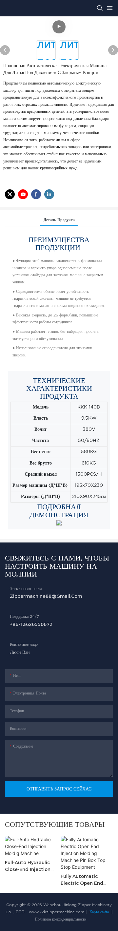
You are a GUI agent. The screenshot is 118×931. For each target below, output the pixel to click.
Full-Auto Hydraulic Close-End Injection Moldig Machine (27, 866)
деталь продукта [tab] (59, 220)
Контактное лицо (24, 644)
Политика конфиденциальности (59, 919)
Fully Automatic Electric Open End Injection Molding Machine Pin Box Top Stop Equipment (85, 880)
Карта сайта (99, 912)
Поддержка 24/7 (24, 616)
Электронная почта (26, 589)
